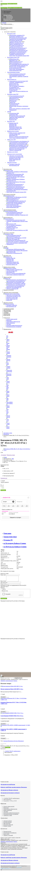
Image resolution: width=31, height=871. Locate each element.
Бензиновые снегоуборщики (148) (17, 145)
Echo (7, 364)
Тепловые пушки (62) (14, 164)
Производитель (7, 329)
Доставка (8, 324)
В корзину (3, 490)
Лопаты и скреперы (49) (15, 150)
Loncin (8, 382)
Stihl (7, 399)
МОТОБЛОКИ (7, 310)
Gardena (8, 367)
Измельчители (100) (14, 85)
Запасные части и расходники (14, 154)
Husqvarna (8, 375)
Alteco (7, 340)
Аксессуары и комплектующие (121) (18, 138)
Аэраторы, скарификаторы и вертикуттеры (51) (16, 83)
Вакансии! (9, 320)
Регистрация (9, 16)
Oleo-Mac (7, 388)
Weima (8, 407)
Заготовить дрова (12, 94)
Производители (7, 831)
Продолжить (3, 3)
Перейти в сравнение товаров (14, 7)
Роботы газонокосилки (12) (16, 44)
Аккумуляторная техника (13, 72)
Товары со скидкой (8, 835)
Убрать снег (11, 139)
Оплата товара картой (11, 319)
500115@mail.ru (7, 11)
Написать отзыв (11, 455)
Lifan (7, 378)
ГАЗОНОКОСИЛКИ (8, 309)
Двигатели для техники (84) (16, 155)
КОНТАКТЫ (6, 315)
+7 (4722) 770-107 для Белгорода (12, 751)
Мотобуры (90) (13, 124)
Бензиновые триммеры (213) (16, 36)
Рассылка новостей (8, 824)
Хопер (7, 428)
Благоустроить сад (11, 79)
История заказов (7, 822)
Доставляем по (5, 790)
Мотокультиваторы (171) (15, 62)
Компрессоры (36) (13, 123)
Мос (10, 790)
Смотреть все (4, 478)
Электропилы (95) (13, 104)
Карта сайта (6, 834)
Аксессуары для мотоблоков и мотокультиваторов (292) (16, 70)
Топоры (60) (12, 102)
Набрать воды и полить (13, 131)
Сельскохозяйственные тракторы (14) (18, 65)
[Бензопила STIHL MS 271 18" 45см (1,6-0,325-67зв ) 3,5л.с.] (16, 450)
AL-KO (7, 336)
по (8, 784)
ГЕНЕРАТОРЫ (7, 311)
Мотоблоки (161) (13, 60)
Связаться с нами (7, 815)
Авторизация (9, 17)
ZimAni (8, 417)
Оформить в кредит (15, 517)
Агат (7, 420)
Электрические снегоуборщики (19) (18, 147)
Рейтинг (3, 587)
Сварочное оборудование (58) (16, 117)
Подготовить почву (13, 57)
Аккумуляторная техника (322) (16, 75)
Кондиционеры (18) (14, 165)
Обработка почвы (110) (15, 88)
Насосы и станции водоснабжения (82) (18, 136)
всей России (12, 784)
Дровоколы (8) (12, 110)
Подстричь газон (11, 33)
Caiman (8, 353)
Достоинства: (4, 582)
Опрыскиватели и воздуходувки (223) (18, 81)
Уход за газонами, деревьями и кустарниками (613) (16, 87)
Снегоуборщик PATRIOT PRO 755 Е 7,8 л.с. (12, 715)
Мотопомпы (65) (13, 135)
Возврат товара (7, 826)
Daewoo (8, 360)
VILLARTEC (9, 403)
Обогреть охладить (12, 162)
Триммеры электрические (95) (16, 54)
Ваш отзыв (3, 581)
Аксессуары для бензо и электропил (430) (19, 108)
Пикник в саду (12, 151)
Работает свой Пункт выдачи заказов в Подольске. (14, 787)
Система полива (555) (14, 134)
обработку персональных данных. (9, 680)
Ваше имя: (3, 574)
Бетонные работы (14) (14, 129)
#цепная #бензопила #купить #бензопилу (13, 741)
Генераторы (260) (13, 114)
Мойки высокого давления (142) (17, 132)
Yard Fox (7, 412)
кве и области (14, 790)
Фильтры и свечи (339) (14, 158)
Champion (8, 356)
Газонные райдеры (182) (15, 41)
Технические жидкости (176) (16, 157)
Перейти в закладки (12, 3)
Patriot (7, 392)
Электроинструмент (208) (15, 128)
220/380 (9, 111)
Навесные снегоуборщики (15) (16, 149)
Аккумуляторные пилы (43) (16, 97)
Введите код (5, 590)
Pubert (7, 396)
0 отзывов (3, 455)
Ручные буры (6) (13, 90)
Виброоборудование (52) (15, 126)
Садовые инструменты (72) (16, 46)
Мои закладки (6, 823)
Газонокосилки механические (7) (17, 49)
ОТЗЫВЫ (5, 312)
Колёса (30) (12, 160)
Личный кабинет (7, 820)
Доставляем (4, 784)
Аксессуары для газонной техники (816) (19, 55)
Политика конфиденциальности (14, 325)
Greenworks (9, 371)
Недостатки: (4, 583)
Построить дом (11, 121)
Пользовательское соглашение (13, 326)
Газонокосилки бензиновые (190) (17, 39)
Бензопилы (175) (13, 99)
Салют (8, 424)
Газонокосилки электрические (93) (17, 51)
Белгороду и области (14, 792)
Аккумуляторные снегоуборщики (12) (18, 142)
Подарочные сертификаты (9, 832)
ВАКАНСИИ (6, 314)
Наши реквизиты (10, 322)
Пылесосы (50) (13, 119)
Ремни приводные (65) (14, 159)
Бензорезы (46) (13, 125)
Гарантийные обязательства (13, 321)
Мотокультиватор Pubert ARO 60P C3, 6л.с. (12, 689)
